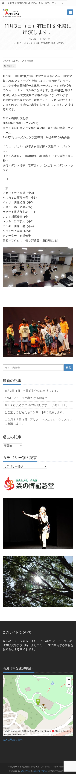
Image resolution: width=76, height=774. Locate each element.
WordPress (25, 771)
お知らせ (45, 38)
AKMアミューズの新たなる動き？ (26, 398)
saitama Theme (40, 771)
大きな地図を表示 (12, 739)
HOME (32, 38)
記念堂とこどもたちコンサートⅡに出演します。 (35, 412)
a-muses (29, 60)
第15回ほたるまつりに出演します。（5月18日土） (37, 405)
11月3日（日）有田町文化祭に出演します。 (32, 390)
